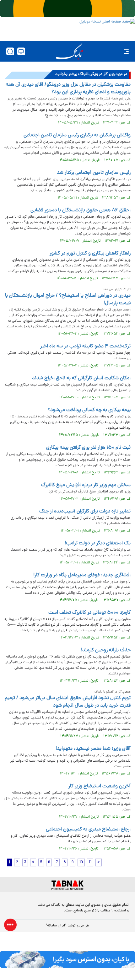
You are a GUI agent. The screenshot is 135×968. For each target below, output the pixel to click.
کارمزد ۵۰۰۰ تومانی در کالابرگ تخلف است (89, 613)
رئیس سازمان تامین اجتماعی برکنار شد (94, 173)
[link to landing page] (69, 51)
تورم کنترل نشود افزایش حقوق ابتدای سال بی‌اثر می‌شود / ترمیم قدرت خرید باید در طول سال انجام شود (68, 701)
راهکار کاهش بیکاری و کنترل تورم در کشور (90, 253)
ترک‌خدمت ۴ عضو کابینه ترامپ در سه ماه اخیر (85, 346)
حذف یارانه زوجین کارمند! (106, 650)
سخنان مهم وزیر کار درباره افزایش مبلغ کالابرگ (86, 485)
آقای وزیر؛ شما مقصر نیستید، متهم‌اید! (93, 749)
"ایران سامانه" (56, 926)
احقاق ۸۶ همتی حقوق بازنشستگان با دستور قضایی (80, 210)
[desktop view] (21, 51)
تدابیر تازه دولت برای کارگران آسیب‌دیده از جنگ (85, 511)
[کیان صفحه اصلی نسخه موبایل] (67, 959)
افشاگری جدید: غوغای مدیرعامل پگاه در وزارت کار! (82, 575)
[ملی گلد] (67, 8)
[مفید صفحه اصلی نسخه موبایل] (67, 28)
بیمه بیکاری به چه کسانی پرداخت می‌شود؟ (89, 410)
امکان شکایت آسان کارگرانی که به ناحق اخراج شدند (81, 378)
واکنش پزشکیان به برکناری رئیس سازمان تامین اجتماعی (77, 135)
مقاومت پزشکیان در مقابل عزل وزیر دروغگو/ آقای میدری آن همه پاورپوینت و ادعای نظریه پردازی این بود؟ (68, 88)
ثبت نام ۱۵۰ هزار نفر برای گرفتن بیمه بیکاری (88, 447)
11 (90, 862)
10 (81, 862)
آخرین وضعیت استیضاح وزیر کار (99, 786)
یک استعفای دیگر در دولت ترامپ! (98, 543)
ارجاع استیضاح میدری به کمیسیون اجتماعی (88, 829)
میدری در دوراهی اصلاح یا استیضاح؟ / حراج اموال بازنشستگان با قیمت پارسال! (68, 299)
